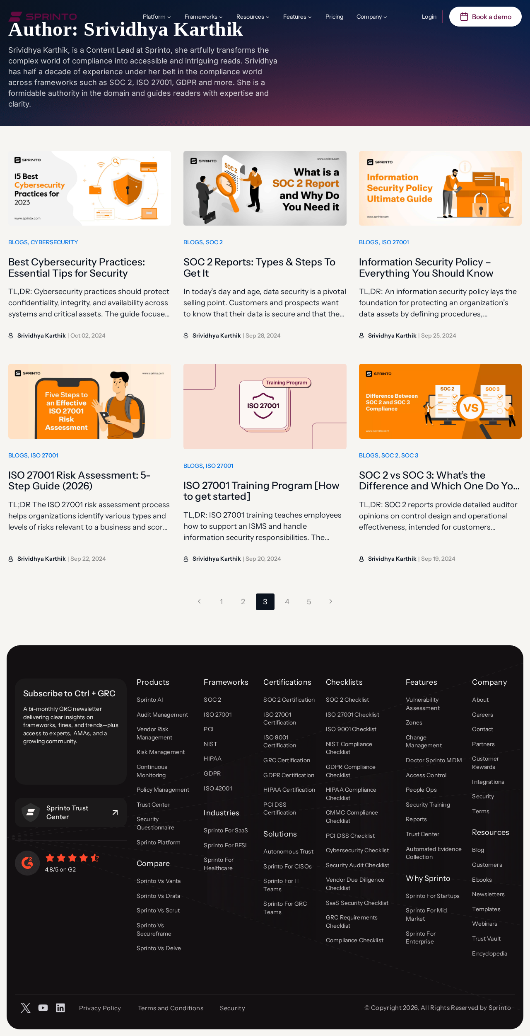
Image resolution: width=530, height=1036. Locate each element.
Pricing (334, 16)
